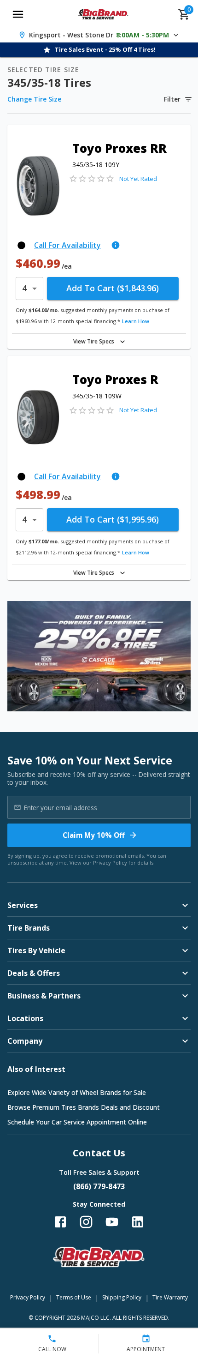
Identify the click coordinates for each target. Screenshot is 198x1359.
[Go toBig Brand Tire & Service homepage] (103, 14)
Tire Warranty (170, 1297)
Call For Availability (67, 245)
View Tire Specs (93, 341)
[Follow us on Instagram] (86, 1222)
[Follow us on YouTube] (112, 1222)
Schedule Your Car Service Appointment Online (77, 1122)
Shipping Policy (121, 1297)
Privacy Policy (110, 862)
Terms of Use (73, 1297)
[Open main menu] (18, 14)
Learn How (135, 321)
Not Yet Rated (138, 178)
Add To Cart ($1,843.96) (112, 288)
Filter (172, 99)
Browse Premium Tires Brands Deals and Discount (83, 1107)
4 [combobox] (24, 288)
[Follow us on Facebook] (60, 1222)
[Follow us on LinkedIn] (137, 1222)
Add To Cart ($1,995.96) (112, 519)
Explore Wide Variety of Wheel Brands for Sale (76, 1092)
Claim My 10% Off (94, 835)
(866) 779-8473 (99, 1186)
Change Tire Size (34, 99)
